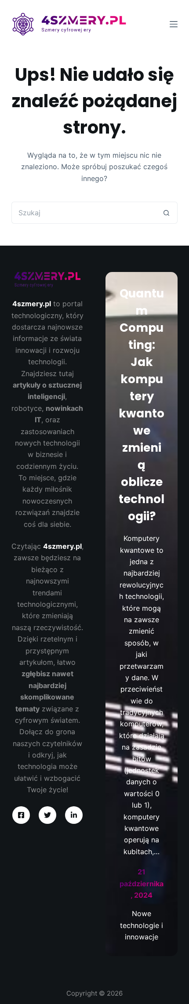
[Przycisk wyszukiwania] (167, 213)
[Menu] (174, 24)
